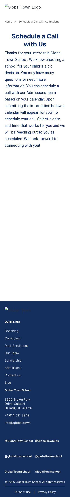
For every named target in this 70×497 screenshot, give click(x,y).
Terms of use (22, 492)
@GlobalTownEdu (47, 440)
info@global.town (18, 423)
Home (8, 21)
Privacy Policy (47, 492)
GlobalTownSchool (17, 471)
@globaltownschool (18, 456)
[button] (64, 8)
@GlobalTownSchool (19, 440)
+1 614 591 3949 (17, 415)
